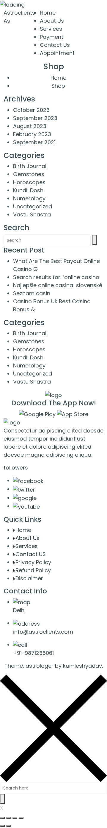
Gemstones (28, 174)
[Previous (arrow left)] (2, 826)
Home (48, 12)
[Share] (8, 818)
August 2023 (29, 126)
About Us (52, 20)
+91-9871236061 (33, 653)
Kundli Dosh (28, 190)
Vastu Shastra (32, 214)
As (7, 20)
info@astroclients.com (43, 631)
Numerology (29, 198)
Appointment (57, 53)
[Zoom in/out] (21, 818)
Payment (51, 37)
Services (51, 29)
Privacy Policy (33, 562)
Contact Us (55, 45)
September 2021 (34, 142)
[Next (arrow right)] (8, 826)
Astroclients (19, 12)
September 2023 (35, 118)
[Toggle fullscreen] (14, 818)
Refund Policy (33, 570)
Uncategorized (32, 206)
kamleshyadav (82, 666)
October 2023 (31, 110)
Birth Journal (29, 166)
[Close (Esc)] (2, 818)
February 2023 (32, 134)
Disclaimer (29, 578)
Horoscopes (29, 182)
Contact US (30, 554)
